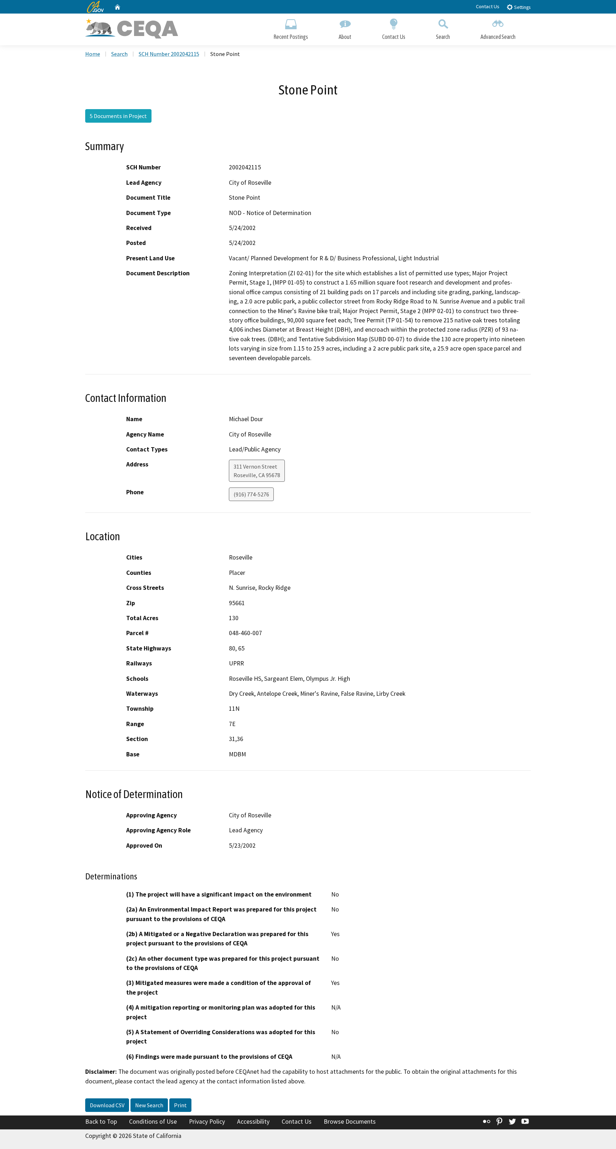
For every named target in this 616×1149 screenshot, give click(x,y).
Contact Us (487, 6)
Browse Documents (350, 1121)
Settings (521, 7)
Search (443, 37)
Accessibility (253, 1121)
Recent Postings (290, 37)
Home (92, 53)
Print (180, 1105)
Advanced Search (498, 37)
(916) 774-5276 (251, 494)
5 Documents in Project (118, 115)
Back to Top (101, 1121)
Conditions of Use (153, 1121)
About (345, 37)
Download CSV (107, 1105)
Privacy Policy (207, 1121)
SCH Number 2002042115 (169, 53)
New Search (149, 1105)
